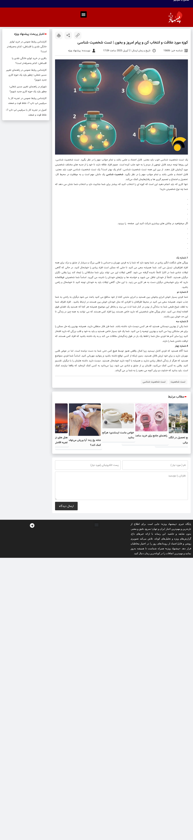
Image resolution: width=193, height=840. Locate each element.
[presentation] (184, 426)
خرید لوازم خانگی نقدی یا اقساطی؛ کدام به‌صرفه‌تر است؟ (27, 47)
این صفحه (133, 223)
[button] (83, 14)
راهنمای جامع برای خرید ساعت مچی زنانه (145, 436)
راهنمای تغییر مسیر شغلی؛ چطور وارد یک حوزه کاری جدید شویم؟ (26, 75)
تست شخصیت (178, 382)
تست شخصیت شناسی (172, 160)
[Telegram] (32, 525)
